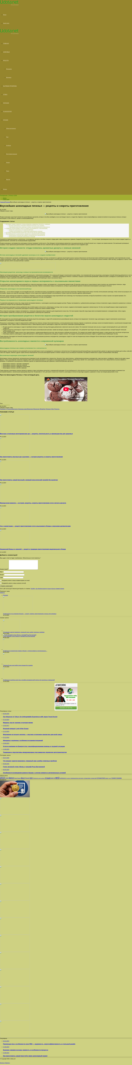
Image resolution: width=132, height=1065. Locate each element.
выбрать (42, 778)
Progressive (35, 778)
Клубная (8, 145)
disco (23, 778)
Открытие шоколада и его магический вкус (21, 229)
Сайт (1, 577)
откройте (68, 778)
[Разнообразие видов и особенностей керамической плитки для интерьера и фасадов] (15, 848)
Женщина (9, 69)
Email (2, 574)
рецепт (106, 778)
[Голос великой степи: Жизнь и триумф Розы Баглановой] (19, 635)
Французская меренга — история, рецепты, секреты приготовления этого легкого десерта (33, 503)
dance (11, 778)
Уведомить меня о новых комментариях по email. (16, 580)
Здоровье (6, 52)
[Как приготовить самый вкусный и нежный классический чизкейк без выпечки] (15, 477)
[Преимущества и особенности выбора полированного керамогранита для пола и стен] (15, 882)
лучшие (48, 778)
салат (110, 778)
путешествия (101, 778)
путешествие (87, 778)
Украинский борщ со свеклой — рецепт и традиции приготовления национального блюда (33, 549)
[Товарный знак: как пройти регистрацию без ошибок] (11, 664)
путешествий (93, 778)
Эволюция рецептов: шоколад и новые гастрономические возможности (29, 227)
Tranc (7, 171)
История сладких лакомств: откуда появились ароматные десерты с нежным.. (28, 224)
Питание (6, 103)
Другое (8, 179)
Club (6, 778)
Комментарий (4, 569)
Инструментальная (11, 154)
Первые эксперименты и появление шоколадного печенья (25, 231)
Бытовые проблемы (10, 86)
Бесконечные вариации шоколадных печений (22, 236)
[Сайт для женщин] (9, 5)
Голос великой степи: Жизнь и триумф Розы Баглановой (19, 636)
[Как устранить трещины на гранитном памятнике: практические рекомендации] (15, 985)
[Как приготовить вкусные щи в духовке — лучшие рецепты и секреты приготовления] (15, 453)
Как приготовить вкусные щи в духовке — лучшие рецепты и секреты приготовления (31, 457)
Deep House (17, 778)
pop (31, 778)
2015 (2, 777)
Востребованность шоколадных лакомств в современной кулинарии (25, 234)
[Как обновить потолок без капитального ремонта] (15, 951)
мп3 (57, 777)
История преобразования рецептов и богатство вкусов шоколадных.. (25, 232)
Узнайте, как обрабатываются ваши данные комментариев (47, 588)
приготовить (80, 778)
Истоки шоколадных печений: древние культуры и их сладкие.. (27, 225)
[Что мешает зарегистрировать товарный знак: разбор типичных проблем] (11, 630)
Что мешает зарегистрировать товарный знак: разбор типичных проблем (23, 632)
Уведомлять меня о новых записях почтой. (14, 583)
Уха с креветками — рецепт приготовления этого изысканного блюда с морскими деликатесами (35, 526)
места (53, 778)
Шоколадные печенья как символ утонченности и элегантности (27, 235)
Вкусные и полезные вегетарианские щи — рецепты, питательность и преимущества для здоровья (36, 433)
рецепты (2, 405)
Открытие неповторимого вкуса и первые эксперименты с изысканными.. (27, 228)
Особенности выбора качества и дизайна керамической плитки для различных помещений (29, 680)
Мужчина (8, 77)
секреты (7, 405)
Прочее (5, 120)
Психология (7, 111)
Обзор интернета (11, 128)
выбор (39, 778)
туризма (119, 778)
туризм (113, 778)
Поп (7, 137)
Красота (6, 60)
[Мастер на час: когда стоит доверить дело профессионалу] (15, 968)
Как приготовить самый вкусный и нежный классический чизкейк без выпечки (29, 480)
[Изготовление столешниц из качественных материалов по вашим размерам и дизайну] (15, 1002)
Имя (1, 572)
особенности (63, 778)
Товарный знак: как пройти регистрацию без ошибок (18, 665)
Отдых (5, 94)
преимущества (74, 778)
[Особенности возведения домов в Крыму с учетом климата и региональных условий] (11, 649)
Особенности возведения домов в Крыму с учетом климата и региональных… (25, 651)
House (8, 162)
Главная (2, 202)
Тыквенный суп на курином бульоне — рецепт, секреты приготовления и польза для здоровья (29, 613)
